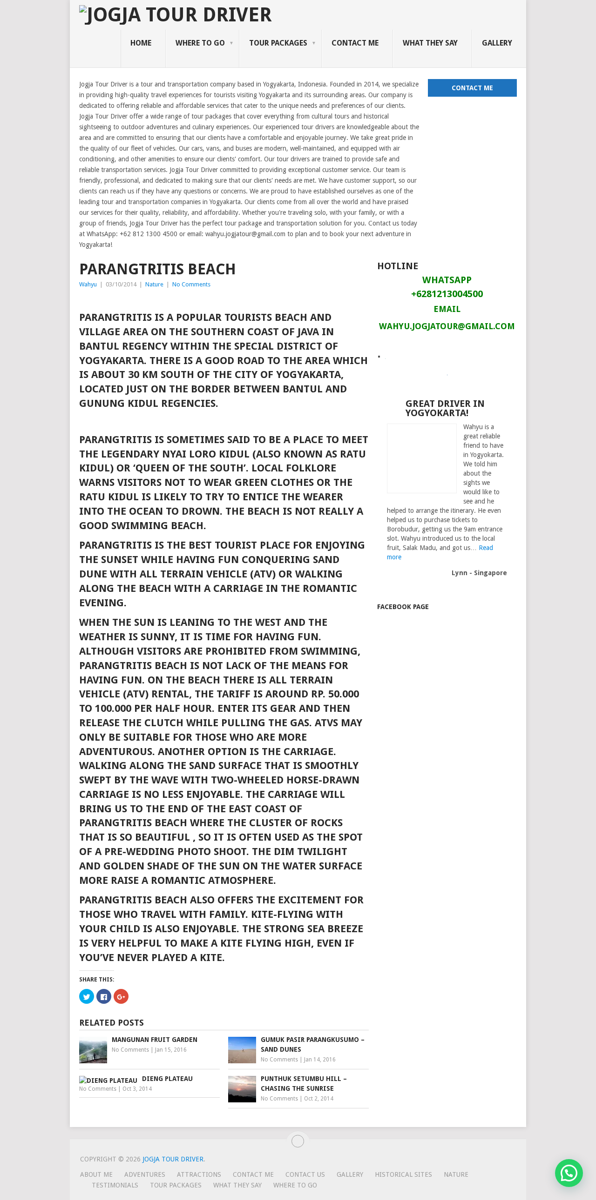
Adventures (144, 1174)
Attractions (199, 1174)
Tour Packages (278, 43)
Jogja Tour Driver (172, 1159)
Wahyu (88, 284)
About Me (96, 1174)
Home (140, 43)
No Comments (191, 284)
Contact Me (355, 43)
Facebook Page (403, 606)
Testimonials (115, 1185)
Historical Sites (403, 1174)
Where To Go (200, 43)
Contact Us (305, 1174)
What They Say (430, 43)
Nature (154, 284)
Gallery (497, 43)
